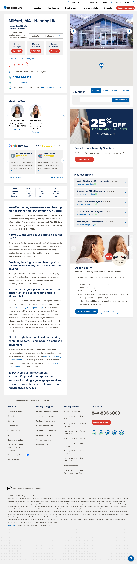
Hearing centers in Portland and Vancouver (75, 432)
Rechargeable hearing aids (47, 430)
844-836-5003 (106, 413)
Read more (15, 171)
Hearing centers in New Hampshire (73, 459)
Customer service (14, 430)
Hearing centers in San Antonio (73, 444)
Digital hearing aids (43, 435)
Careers (10, 421)
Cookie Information (15, 440)
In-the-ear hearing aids (45, 416)
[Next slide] (63, 116)
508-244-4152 (22, 77)
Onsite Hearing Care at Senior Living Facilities (73, 471)
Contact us (11, 416)
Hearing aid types (44, 406)
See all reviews (15, 177)
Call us (20, 64)
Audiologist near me (72, 411)
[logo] (13, 7)
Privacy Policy (11, 525)
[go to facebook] (101, 433)
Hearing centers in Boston (74, 438)
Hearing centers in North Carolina (74, 452)
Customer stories (14, 411)
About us (11, 406)
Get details (84, 159)
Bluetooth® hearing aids (45, 421)
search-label (134, 2)
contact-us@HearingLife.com (25, 82)
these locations (114, 509)
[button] (99, 47)
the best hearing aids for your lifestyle (28, 307)
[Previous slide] (7, 116)
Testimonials (12, 425)
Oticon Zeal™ (109, 311)
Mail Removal (13, 459)
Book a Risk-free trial (86, 311)
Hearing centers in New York (73, 417)
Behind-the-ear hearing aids (47, 411)
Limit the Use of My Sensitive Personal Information (15, 447)
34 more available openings (20, 58)
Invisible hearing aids (44, 425)
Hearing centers (71, 406)
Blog (9, 435)
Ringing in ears (42, 444)
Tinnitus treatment (43, 440)
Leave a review (56, 177)
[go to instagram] (114, 433)
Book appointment (125, 8)
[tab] (38, 8)
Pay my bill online (71, 465)
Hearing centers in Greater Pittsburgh (75, 425)
